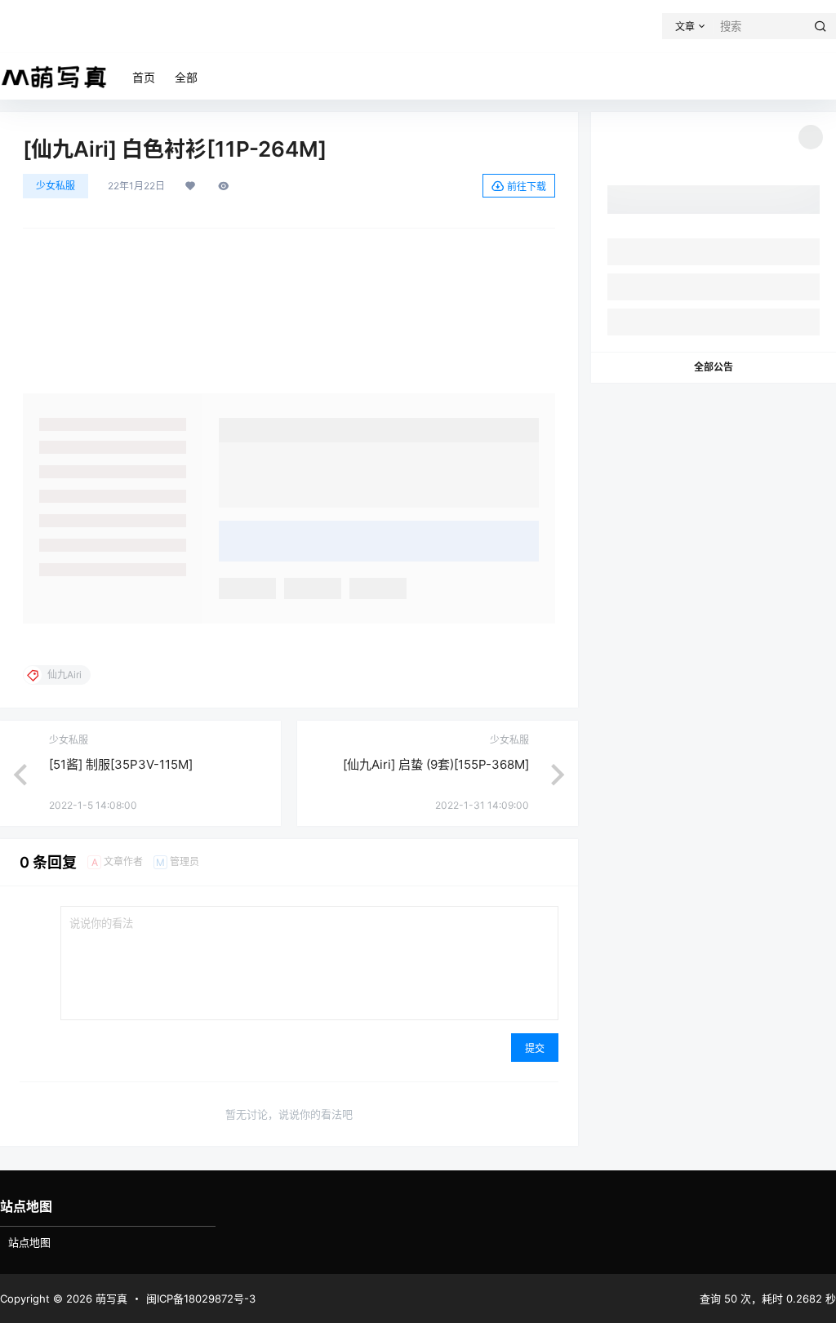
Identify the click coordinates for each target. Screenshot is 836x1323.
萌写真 (109, 1298)
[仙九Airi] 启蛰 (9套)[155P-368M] (436, 764)
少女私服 (55, 186)
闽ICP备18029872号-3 (201, 1298)
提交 (535, 1048)
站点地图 (29, 1242)
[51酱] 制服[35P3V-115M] (121, 764)
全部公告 (713, 367)
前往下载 (526, 186)
